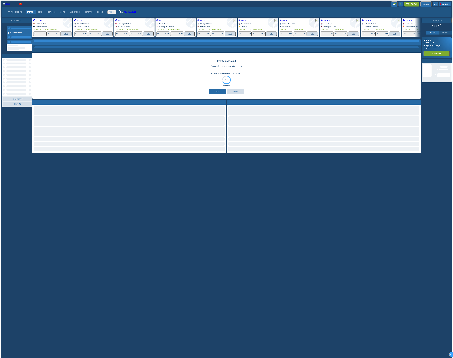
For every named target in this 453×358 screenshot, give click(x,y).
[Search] (418, 43)
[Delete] (418, 101)
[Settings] (435, 4)
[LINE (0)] (34, 43)
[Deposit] (400, 4)
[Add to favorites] (70, 20)
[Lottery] (39, 43)
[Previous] (29, 40)
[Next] (234, 102)
